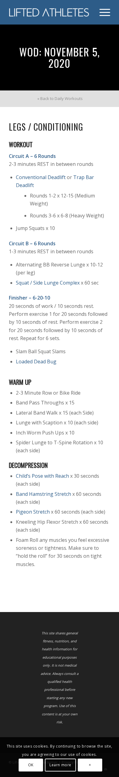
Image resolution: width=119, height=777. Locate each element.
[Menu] (101, 12)
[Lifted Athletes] (49, 12)
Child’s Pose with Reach (42, 476)
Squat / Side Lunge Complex (48, 282)
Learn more (60, 764)
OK (31, 764)
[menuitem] (101, 12)
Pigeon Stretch (33, 511)
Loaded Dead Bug (36, 361)
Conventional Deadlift (41, 177)
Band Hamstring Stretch (43, 494)
